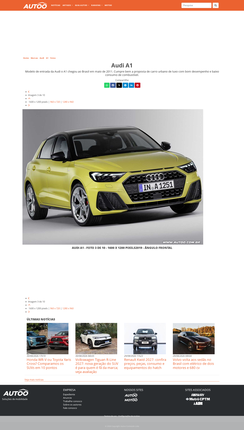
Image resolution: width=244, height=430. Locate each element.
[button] (107, 85)
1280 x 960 (68, 101)
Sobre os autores (72, 404)
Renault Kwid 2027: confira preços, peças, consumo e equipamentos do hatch (145, 363)
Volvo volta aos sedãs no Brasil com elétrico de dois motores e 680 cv (193, 363)
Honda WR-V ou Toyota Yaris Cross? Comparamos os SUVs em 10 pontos (49, 363)
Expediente (69, 394)
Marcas (34, 58)
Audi (42, 58)
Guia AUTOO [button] (81, 5)
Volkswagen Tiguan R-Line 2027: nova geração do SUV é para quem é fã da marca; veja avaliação (96, 365)
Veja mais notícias (34, 379)
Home (26, 58)
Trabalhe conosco (72, 401)
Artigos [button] (67, 5)
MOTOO (108, 5)
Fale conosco (70, 408)
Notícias (55, 5)
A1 (47, 58)
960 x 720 (55, 101)
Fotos (52, 58)
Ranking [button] (96, 5)
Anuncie (67, 397)
